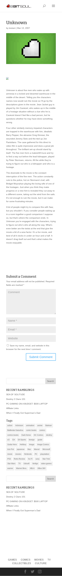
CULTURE (41, 563)
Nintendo (28, 454)
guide (40, 440)
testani (12, 28)
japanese (21, 449)
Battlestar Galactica (15, 430)
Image (31, 444)
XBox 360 (41, 468)
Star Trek (46, 459)
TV (19, 464)
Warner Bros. (21, 468)
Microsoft (46, 449)
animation (30, 425)
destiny (49, 435)
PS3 (9, 459)
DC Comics (38, 435)
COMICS (25, 559)
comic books (31, 430)
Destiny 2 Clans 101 (15, 399)
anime (39, 425)
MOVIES (39, 559)
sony (37, 459)
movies (18, 454)
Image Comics (43, 444)
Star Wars (11, 464)
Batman (48, 425)
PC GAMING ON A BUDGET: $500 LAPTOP (27, 404)
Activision (19, 425)
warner (10, 468)
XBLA (32, 468)
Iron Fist (10, 449)
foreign (32, 440)
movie (9, 454)
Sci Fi (30, 459)
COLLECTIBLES (21, 563)
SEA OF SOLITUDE (15, 394)
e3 (8, 440)
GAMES (12, 559)
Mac (29, 449)
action (9, 425)
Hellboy (23, 444)
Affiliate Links (12, 408)
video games (46, 464)
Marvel (37, 449)
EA (13, 440)
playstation (44, 454)
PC (36, 454)
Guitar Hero (12, 444)
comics (42, 430)
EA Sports (22, 440)
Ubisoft (26, 464)
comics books (13, 435)
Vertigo (35, 464)
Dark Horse (26, 435)
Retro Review (19, 459)
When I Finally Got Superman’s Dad (23, 413)
